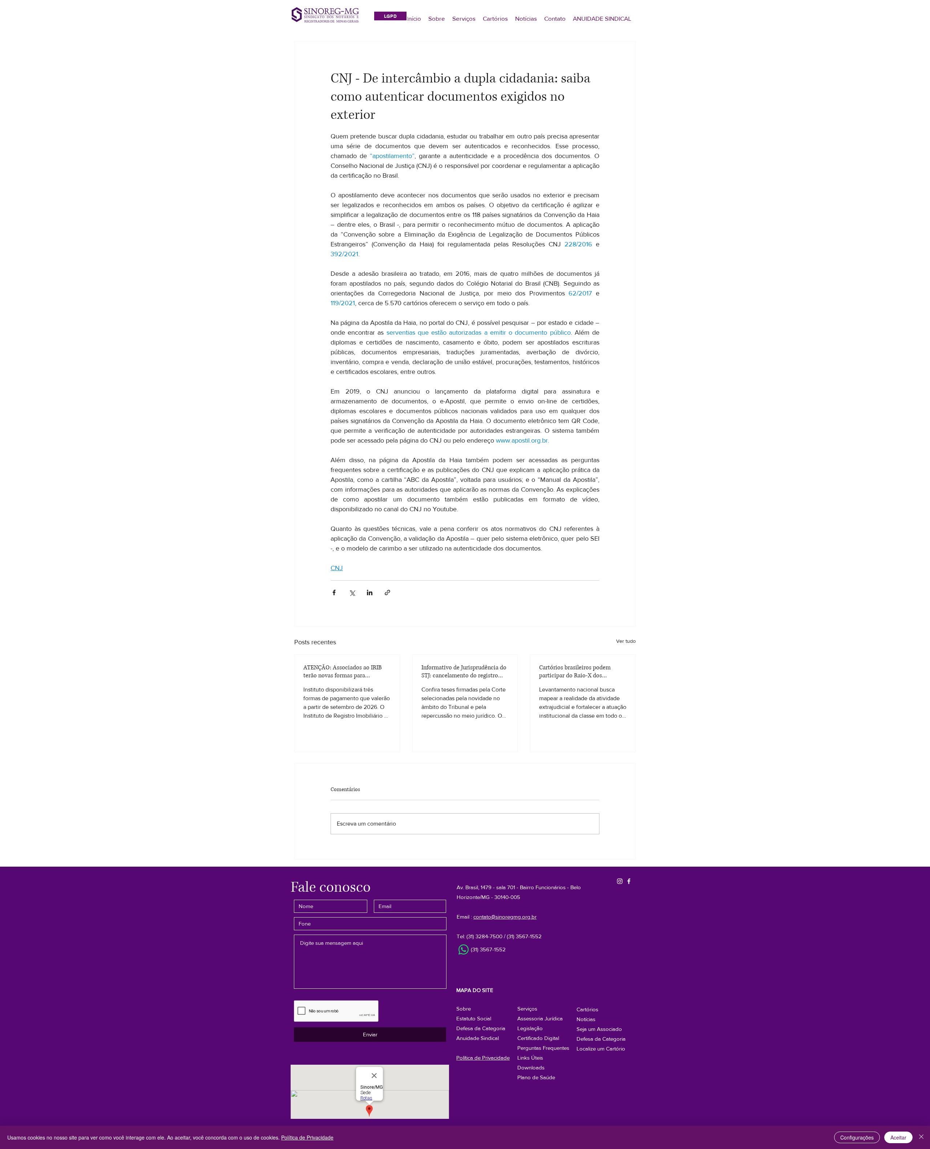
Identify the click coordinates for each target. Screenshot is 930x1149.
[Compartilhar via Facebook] (334, 592)
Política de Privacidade (307, 1137)
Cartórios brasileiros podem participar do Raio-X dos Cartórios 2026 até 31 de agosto (579, 672)
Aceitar (898, 1137)
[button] (601, 1039)
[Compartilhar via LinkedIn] (369, 592)
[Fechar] (921, 1137)
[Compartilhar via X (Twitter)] (351, 592)
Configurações (857, 1137)
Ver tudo (626, 641)
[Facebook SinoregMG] (628, 881)
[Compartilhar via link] (387, 592)
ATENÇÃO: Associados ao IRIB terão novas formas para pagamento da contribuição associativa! (342, 672)
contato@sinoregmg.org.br (505, 917)
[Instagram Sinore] (619, 881)
